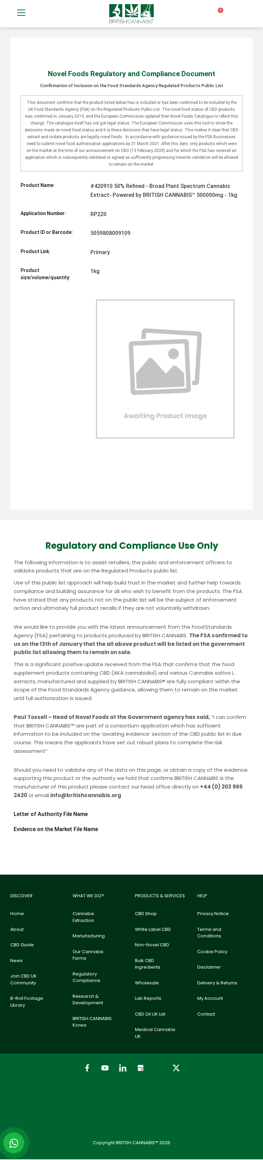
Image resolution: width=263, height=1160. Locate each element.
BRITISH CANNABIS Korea (92, 1022)
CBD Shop (146, 913)
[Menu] (21, 12)
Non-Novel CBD (152, 945)
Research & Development (88, 999)
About (17, 929)
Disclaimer (209, 967)
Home (17, 913)
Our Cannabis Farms (88, 955)
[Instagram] (158, 1068)
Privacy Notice (213, 913)
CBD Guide (22, 945)
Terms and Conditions (209, 932)
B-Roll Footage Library (26, 1001)
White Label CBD (153, 929)
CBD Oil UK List (150, 1014)
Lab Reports (148, 998)
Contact (206, 1014)
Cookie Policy (212, 951)
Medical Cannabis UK (155, 1033)
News (16, 960)
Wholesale (147, 983)
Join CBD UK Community (23, 979)
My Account (210, 998)
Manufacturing (89, 936)
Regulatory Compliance (86, 977)
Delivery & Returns (217, 983)
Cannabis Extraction (83, 917)
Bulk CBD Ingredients (147, 964)
